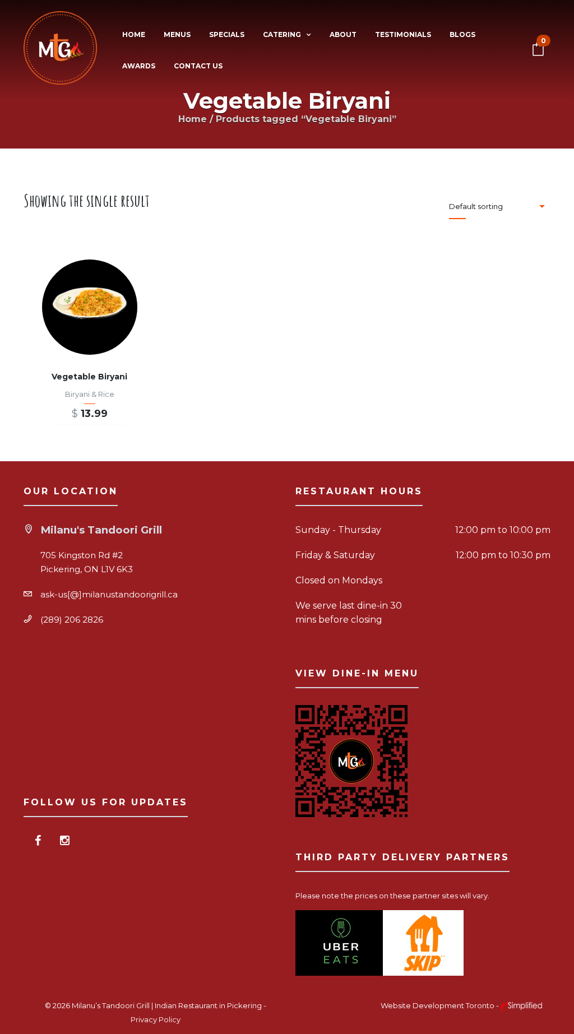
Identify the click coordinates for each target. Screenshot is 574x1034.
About (343, 34)
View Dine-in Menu (357, 673)
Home (133, 34)
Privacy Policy (155, 1019)
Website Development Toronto (438, 1005)
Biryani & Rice (89, 394)
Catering (282, 34)
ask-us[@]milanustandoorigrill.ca (109, 594)
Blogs (462, 34)
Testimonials (403, 34)
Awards (138, 66)
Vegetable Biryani (89, 377)
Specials (226, 34)
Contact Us (198, 66)
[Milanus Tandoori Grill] (60, 50)
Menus (177, 34)
